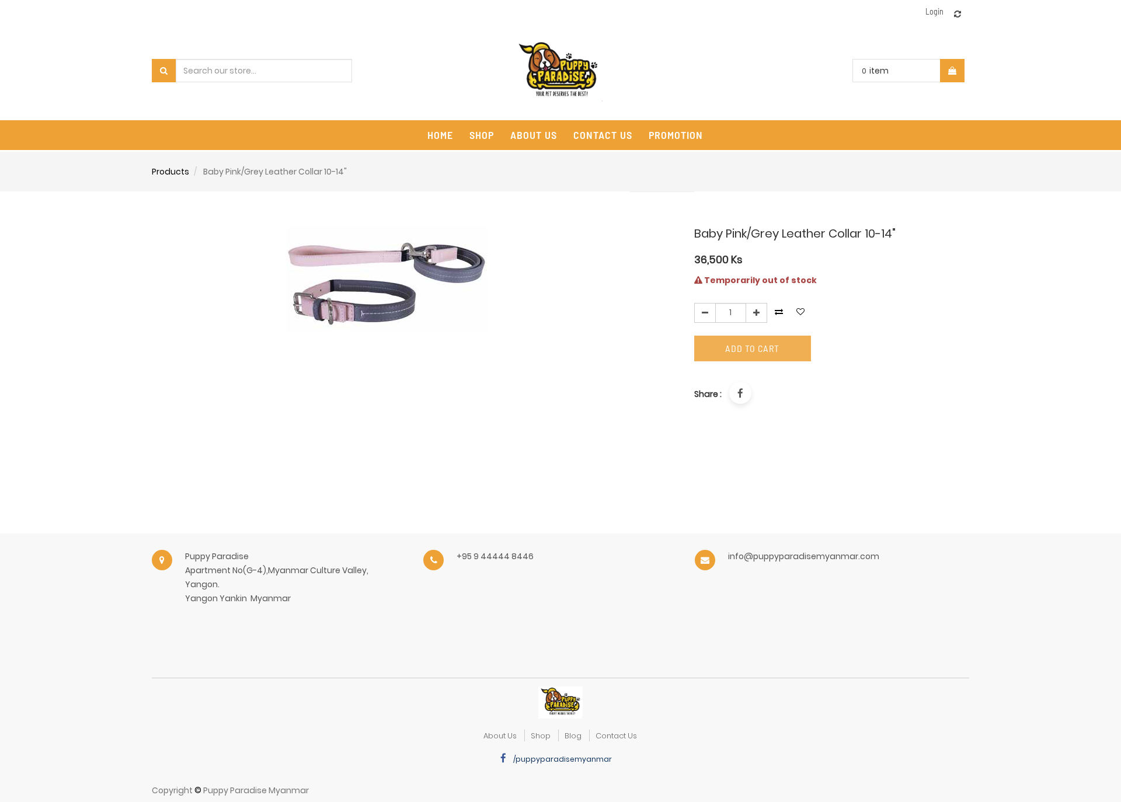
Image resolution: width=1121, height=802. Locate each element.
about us (500, 735)
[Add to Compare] (957, 14)
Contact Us (616, 735)
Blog (573, 735)
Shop (541, 735)
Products (170, 171)
